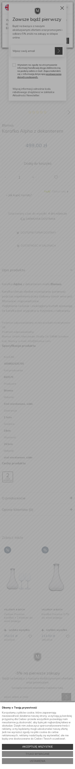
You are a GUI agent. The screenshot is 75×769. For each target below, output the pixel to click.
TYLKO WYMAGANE (38, 754)
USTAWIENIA (37, 761)
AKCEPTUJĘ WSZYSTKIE (37, 746)
